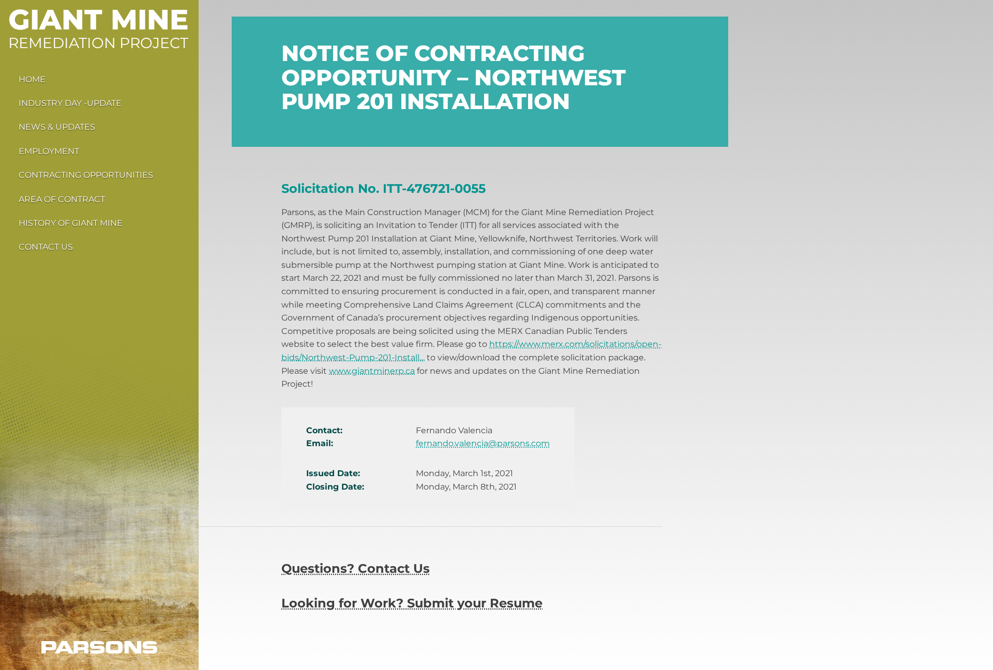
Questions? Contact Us (355, 568)
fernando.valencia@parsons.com (483, 443)
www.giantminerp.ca (372, 371)
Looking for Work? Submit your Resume (412, 603)
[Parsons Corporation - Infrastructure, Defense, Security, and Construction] (99, 647)
